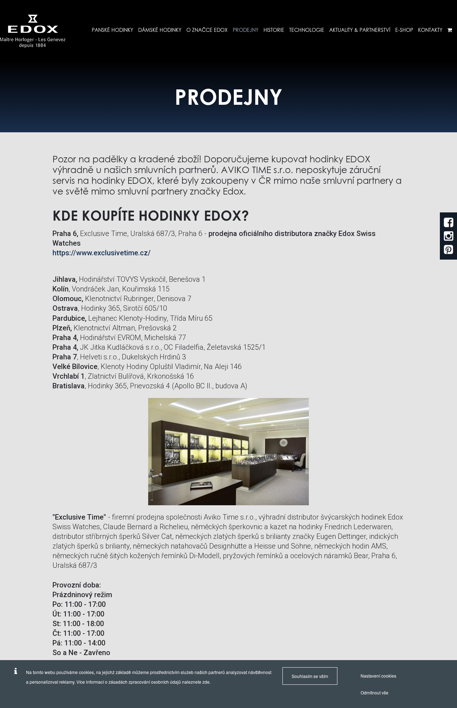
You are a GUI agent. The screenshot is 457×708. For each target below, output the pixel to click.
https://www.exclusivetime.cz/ (101, 253)
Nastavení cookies (378, 676)
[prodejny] (32, 31)
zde (206, 682)
